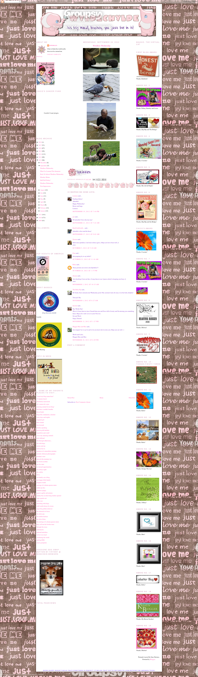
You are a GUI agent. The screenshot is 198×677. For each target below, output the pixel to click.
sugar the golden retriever (44, 509)
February (43, 208)
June (41, 196)
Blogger (152, 659)
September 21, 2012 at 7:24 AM (86, 223)
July (41, 193)
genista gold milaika (43, 430)
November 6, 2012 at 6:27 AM (85, 300)
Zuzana (75, 239)
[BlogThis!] (99, 179)
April (42, 202)
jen (74, 217)
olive (38, 475)
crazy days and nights (43, 417)
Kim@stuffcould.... (78, 228)
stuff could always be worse (45, 506)
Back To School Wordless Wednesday (51, 174)
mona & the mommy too (44, 459)
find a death (40, 422)
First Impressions (45, 186)
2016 (40, 148)
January (42, 211)
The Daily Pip (77, 290)
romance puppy (41, 490)
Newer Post (70, 398)
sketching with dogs (43, 503)
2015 (40, 151)
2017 (40, 145)
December (43, 163)
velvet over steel (42, 535)
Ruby (74, 264)
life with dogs (41, 443)
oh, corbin (40, 472)
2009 (40, 220)
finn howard (40, 425)
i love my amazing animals (45, 435)
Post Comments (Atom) (83, 402)
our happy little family (44, 480)
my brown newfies (42, 462)
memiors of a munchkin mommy (46, 451)
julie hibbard (41, 438)
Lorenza (75, 196)
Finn (74, 253)
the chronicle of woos (43, 511)
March (42, 205)
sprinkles (53, 45)
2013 (40, 157)
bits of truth (40, 412)
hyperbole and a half (43, 433)
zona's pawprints (42, 543)
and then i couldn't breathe (45, 409)
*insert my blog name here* (45, 396)
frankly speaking (42, 428)
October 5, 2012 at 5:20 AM (85, 248)
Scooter (75, 306)
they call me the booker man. (45, 524)
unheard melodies (42, 532)
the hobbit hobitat (42, 516)
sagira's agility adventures (45, 493)
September (43, 166)
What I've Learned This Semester (50, 171)
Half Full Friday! (45, 180)
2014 (40, 154)
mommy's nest (41, 456)
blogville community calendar (46, 415)
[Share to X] (101, 179)
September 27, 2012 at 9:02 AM (86, 234)
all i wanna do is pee (43, 404)
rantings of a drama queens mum (46, 485)
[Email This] (96, 179)
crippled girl (40, 420)
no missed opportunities (44, 467)
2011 (40, 214)
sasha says (40, 501)
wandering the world (43, 537)
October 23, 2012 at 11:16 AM (85, 259)
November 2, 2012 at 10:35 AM (86, 284)
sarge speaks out (42, 498)
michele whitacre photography (46, 454)
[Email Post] (93, 179)
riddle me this (41, 488)
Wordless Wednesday (101, 45)
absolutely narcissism (43, 401)
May (41, 199)
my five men (40, 464)
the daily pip (40, 514)
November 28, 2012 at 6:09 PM (86, 340)
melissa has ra (41, 449)
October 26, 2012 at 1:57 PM (85, 271)
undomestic (40, 530)
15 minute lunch (42, 399)
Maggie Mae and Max (79, 327)
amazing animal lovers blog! (45, 407)
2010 (40, 217)
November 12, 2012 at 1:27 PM (86, 321)
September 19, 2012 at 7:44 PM (86, 211)
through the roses (42, 527)
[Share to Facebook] (103, 179)
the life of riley (41, 519)
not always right (42, 469)
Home (101, 398)
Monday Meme (45, 177)
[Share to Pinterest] (105, 179)
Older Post (132, 398)
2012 (40, 160)
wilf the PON (40, 540)
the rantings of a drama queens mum (48, 522)
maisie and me (41, 446)
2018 (40, 142)
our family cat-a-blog (43, 477)
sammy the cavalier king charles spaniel (49, 496)
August (42, 190)
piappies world (41, 482)
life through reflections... (44, 441)
